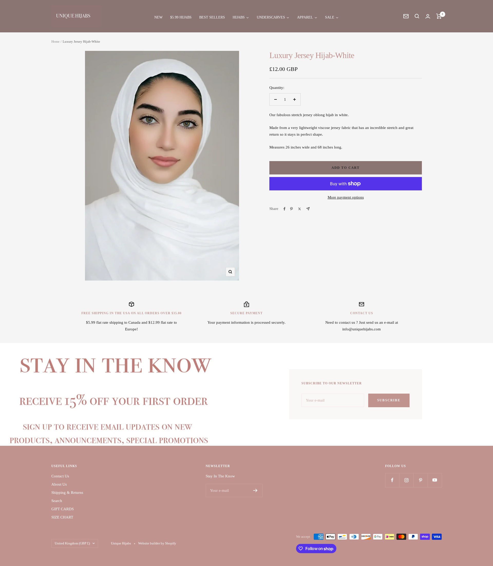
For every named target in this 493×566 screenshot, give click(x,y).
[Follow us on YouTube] (435, 480)
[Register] (255, 490)
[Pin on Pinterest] (291, 209)
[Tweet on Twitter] (299, 209)
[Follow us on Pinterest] (420, 480)
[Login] (427, 16)
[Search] (417, 16)
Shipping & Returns (67, 492)
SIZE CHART (62, 517)
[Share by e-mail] (308, 208)
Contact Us (60, 476)
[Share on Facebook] (284, 209)
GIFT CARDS (62, 509)
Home (55, 41)
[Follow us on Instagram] (406, 480)
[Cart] (439, 16)
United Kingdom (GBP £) (72, 543)
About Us (59, 484)
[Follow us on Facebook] (392, 480)
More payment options (346, 197)
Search (56, 501)
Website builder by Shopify (157, 543)
